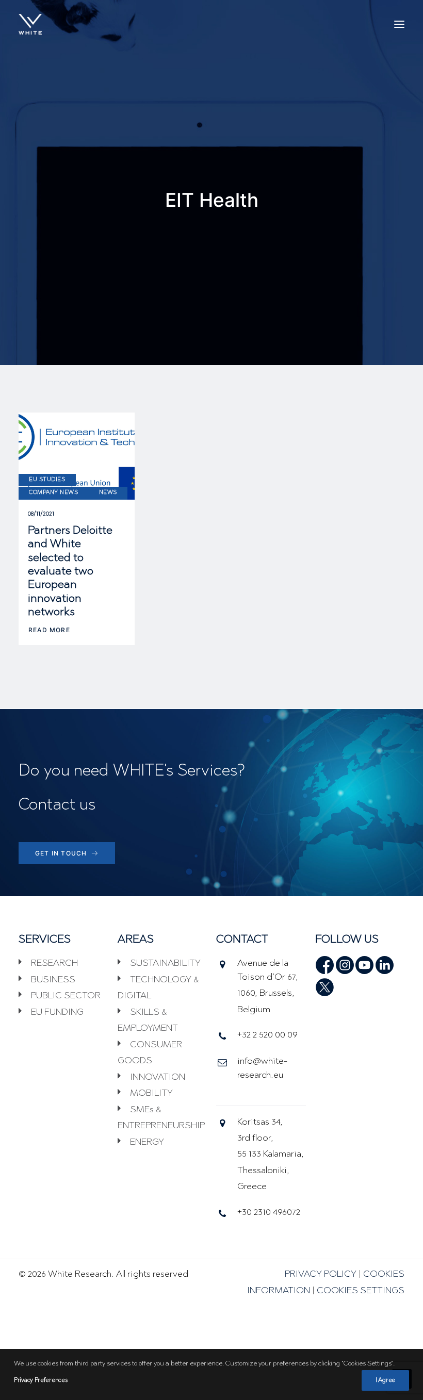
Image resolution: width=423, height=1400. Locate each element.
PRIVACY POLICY (320, 1274)
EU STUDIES (47, 480)
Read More (49, 630)
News (108, 493)
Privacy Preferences (40, 1380)
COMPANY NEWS (53, 493)
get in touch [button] (61, 853)
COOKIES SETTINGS (360, 1291)
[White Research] (30, 24)
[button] (399, 24)
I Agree (385, 1380)
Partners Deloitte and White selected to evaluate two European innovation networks (70, 571)
